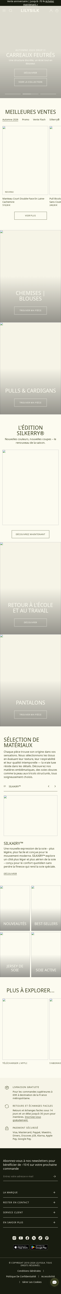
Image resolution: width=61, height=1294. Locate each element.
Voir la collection (31, 81)
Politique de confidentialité (21, 1276)
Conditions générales (29, 1270)
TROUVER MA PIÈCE (30, 310)
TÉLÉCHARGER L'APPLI (14, 1063)
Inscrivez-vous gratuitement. (27, 1118)
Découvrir (30, 72)
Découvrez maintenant (30, 534)
